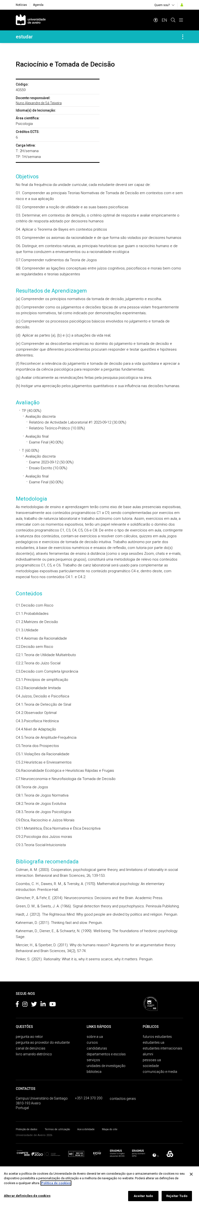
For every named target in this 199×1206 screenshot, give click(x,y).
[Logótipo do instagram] (24, 1005)
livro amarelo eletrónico (34, 1054)
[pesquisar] (173, 20)
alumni (148, 1054)
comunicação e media (160, 1072)
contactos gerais (123, 1099)
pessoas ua (152, 1060)
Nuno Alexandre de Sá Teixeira (39, 103)
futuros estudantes (157, 1037)
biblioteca (94, 1072)
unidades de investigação (106, 1066)
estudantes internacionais (162, 1048)
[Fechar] (191, 1174)
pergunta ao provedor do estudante (43, 1042)
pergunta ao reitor (29, 1037)
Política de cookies (56, 1183)
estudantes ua (153, 1042)
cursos (92, 1042)
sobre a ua (95, 1037)
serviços (93, 1060)
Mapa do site (109, 1129)
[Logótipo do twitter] (34, 1005)
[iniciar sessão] (182, 4)
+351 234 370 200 (88, 1098)
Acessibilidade (86, 1129)
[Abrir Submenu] (182, 37)
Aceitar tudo (143, 1196)
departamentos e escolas (106, 1054)
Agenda (38, 5)
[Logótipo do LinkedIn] (43, 1005)
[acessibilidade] (156, 20)
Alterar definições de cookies (27, 1195)
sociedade (151, 1066)
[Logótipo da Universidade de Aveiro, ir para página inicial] (31, 20)
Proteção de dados (26, 1129)
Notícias (21, 5)
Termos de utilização (57, 1129)
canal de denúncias (30, 1048)
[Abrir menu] (181, 20)
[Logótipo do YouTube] (52, 1005)
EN (164, 20)
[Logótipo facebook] (17, 1005)
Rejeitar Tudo (176, 1196)
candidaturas (97, 1048)
